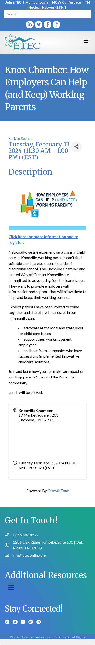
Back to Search (20, 138)
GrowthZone (58, 490)
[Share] (76, 146)
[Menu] (11, 587)
